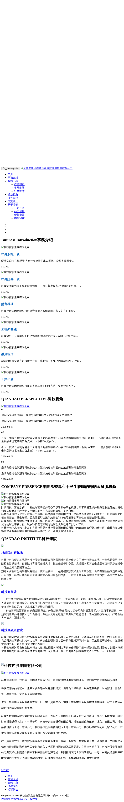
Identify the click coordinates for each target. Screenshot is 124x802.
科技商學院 (9, 592)
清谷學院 (13, 197)
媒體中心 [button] (13, 181)
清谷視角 (13, 194)
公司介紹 (19, 208)
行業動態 (19, 191)
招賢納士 (13, 201)
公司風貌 (19, 211)
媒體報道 (19, 184)
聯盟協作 (19, 218)
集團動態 (19, 187)
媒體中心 (13, 782)
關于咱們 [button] (13, 204)
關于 (10, 776)
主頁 (10, 174)
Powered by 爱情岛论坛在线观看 (19, 798)
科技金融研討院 (12, 630)
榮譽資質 (19, 214)
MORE (5, 770)
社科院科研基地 (12, 553)
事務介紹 (13, 177)
